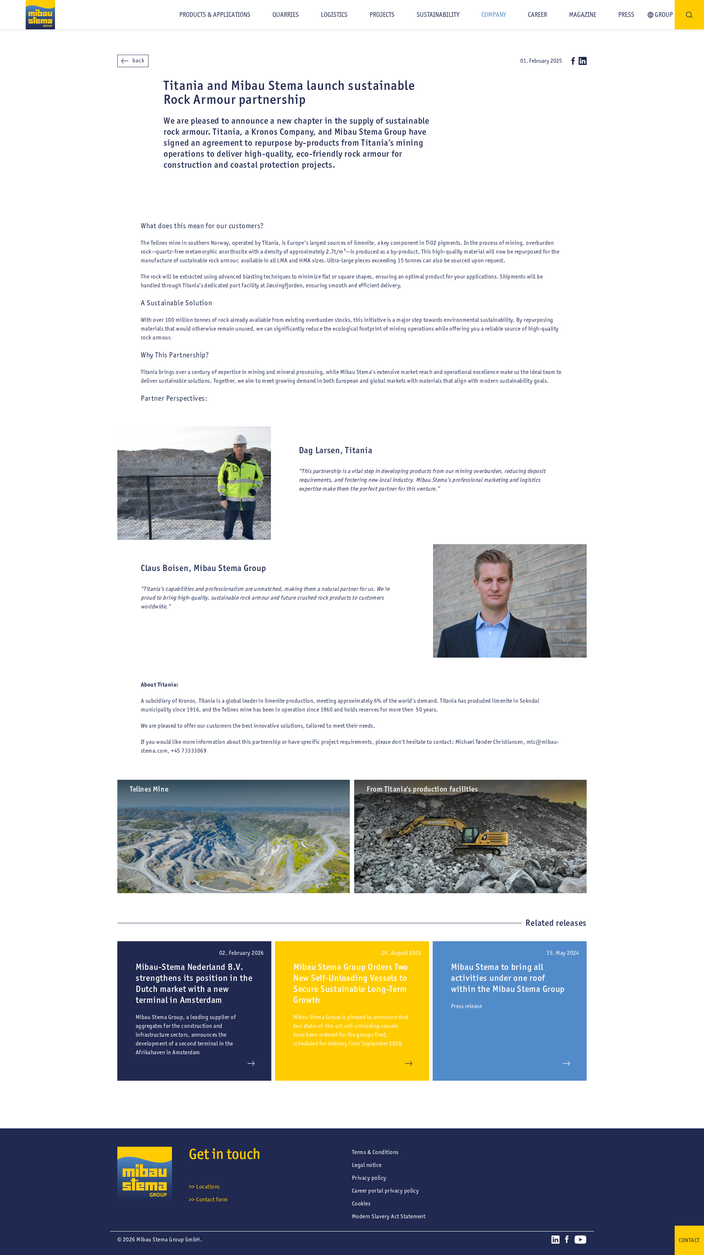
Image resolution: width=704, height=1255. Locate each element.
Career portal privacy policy (385, 1190)
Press (626, 15)
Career (537, 15)
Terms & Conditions (375, 1152)
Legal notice (367, 1164)
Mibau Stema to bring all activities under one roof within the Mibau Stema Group (508, 977)
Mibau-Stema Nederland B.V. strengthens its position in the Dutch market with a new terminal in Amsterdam (194, 983)
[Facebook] (573, 61)
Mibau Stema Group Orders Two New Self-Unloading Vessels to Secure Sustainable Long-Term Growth (350, 983)
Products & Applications (214, 15)
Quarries (285, 15)
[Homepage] (27, 14)
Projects (382, 15)
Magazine (582, 15)
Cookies (361, 1203)
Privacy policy (369, 1177)
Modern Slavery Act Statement (388, 1216)
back (138, 60)
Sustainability (438, 15)
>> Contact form (208, 1199)
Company (493, 15)
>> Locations (204, 1186)
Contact (689, 1240)
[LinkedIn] (583, 61)
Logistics (334, 15)
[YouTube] (580, 1241)
